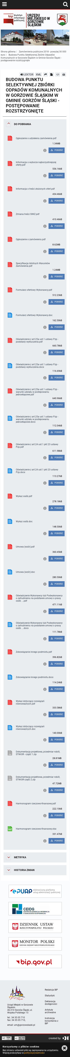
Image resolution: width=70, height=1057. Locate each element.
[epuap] (35, 891)
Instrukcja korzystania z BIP (51, 1021)
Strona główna (8, 51)
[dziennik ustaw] (35, 926)
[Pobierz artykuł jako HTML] (57, 74)
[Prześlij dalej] (45, 74)
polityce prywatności (34, 1053)
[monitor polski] (35, 943)
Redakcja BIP (51, 989)
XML (38, 74)
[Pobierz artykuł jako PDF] (51, 74)
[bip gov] (35, 961)
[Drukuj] (63, 74)
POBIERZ (58, 150)
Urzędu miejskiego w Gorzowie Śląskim (38, 20)
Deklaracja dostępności (51, 1002)
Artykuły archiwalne (50, 1011)
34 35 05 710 (18, 1017)
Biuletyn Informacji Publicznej (14, 20)
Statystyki (50, 995)
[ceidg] (35, 908)
